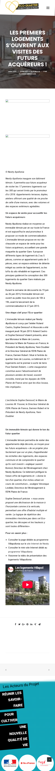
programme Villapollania (20, 551)
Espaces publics (32, 71)
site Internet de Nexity (38, 543)
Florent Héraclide (27, 74)
